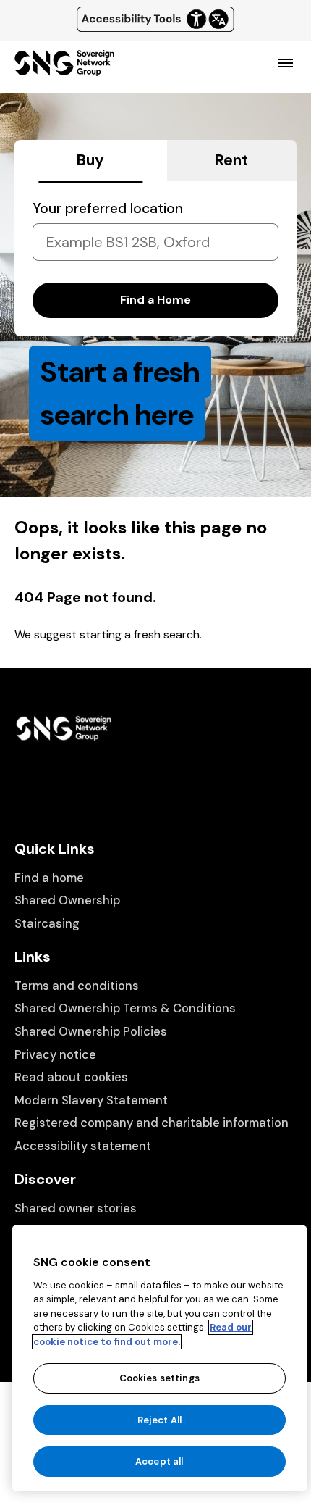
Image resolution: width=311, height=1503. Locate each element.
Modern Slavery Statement (91, 1100)
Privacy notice (55, 1054)
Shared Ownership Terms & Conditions (125, 1008)
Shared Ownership (67, 900)
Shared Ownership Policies (90, 1031)
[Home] (64, 69)
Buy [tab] (90, 160)
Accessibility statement (82, 1146)
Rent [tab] (231, 160)
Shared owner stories (75, 1208)
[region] (159, 1358)
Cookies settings (159, 1378)
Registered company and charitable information (151, 1123)
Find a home (49, 878)
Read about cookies (71, 1077)
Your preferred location (108, 208)
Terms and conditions (76, 986)
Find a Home (155, 299)
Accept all (159, 1461)
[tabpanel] (155, 258)
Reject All (159, 1420)
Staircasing (47, 923)
